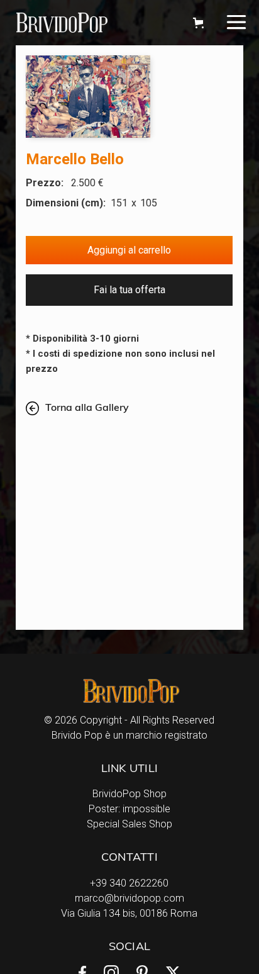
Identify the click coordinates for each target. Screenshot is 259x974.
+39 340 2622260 (129, 883)
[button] (196, 23)
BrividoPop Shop (129, 794)
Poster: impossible (129, 809)
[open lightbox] (88, 96)
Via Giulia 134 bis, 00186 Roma (129, 913)
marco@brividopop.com (129, 898)
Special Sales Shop (129, 824)
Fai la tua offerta (129, 290)
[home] (96, 23)
